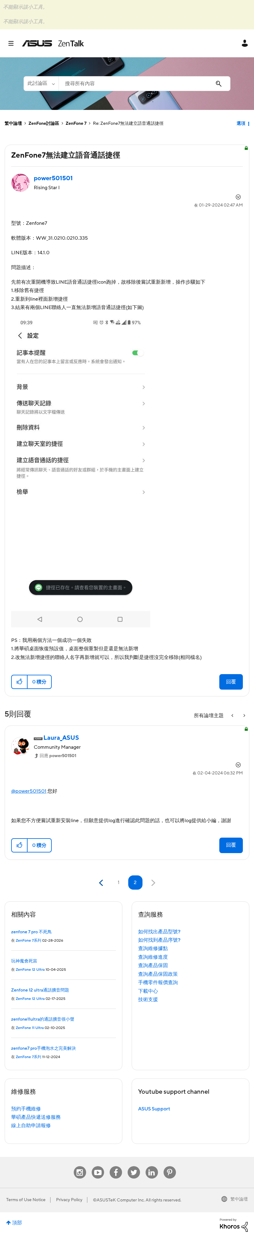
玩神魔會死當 (24, 961)
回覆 (231, 682)
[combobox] (144, 83)
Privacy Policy (69, 1200)
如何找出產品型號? (159, 932)
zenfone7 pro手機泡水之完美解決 (43, 1048)
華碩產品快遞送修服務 (36, 1117)
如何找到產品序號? (159, 940)
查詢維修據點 (153, 948)
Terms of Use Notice (26, 1200)
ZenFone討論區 (43, 123)
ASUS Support (154, 1109)
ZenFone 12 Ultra (30, 969)
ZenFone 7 (76, 123)
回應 (58, 756)
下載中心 (148, 991)
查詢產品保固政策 (158, 974)
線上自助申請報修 (31, 1125)
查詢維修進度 (153, 957)
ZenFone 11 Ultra (30, 1028)
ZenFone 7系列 (28, 940)
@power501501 (28, 791)
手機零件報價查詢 (158, 982)
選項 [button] (241, 123)
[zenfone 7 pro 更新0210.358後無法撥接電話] (243, 715)
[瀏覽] (14, 43)
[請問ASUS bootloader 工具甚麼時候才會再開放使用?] (233, 715)
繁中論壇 (13, 123)
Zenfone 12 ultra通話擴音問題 (40, 990)
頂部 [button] (17, 1223)
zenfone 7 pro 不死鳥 (31, 932)
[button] (20, 681)
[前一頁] (102, 883)
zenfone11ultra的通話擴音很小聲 (42, 1019)
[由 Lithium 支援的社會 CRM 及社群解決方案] (234, 1225)
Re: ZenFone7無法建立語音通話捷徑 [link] (128, 123)
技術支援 (148, 999)
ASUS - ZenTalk (53, 43)
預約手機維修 (26, 1109)
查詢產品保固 (153, 965)
